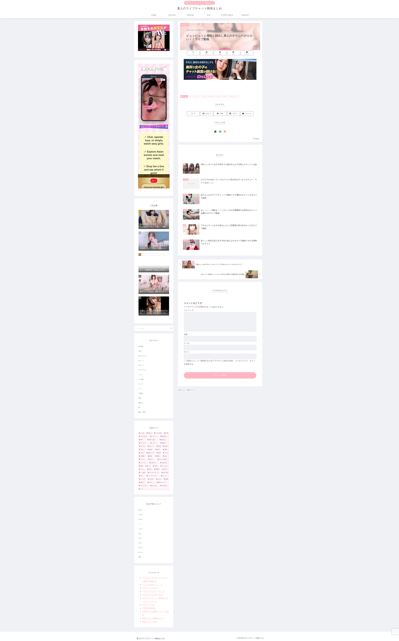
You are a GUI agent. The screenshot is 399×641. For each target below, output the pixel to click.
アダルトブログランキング (153, 591)
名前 (186, 334)
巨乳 (206, 96)
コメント (189, 310)
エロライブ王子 (148, 605)
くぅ (139, 524)
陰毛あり (213, 96)
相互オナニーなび (149, 622)
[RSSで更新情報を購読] (225, 131)
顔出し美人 (235, 96)
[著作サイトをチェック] (215, 131)
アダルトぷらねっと (150, 588)
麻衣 (139, 557)
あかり (140, 510)
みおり (140, 547)
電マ (220, 96)
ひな (139, 538)
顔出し (227, 96)
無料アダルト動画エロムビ (153, 618)
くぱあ (193, 96)
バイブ (200, 96)
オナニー (184, 96)
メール (186, 343)
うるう (140, 514)
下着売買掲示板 (148, 608)
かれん (140, 519)
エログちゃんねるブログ (152, 595)
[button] (233, 53)
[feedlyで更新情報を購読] (220, 131)
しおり (140, 529)
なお (139, 533)
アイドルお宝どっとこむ (152, 585)
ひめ (139, 543)
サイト (186, 352)
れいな (140, 552)
